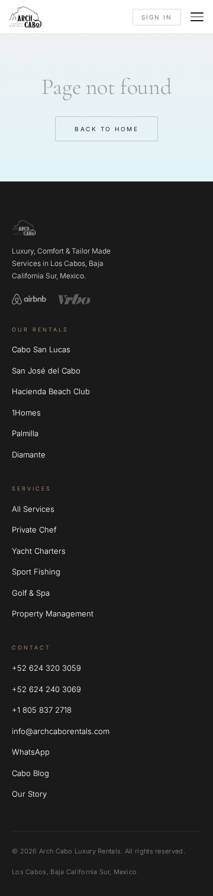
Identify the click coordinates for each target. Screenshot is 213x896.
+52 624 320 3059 (46, 668)
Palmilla (25, 433)
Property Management (52, 613)
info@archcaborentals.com (60, 731)
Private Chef (34, 529)
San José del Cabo (46, 370)
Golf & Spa (31, 593)
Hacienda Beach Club (51, 391)
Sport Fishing (36, 571)
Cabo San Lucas (41, 349)
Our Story (29, 793)
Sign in (156, 17)
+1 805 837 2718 (42, 710)
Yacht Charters (39, 551)
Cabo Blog (30, 773)
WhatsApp (31, 752)
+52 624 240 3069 (46, 689)
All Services (33, 509)
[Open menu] (197, 17)
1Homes (26, 412)
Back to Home (106, 128)
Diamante (29, 454)
